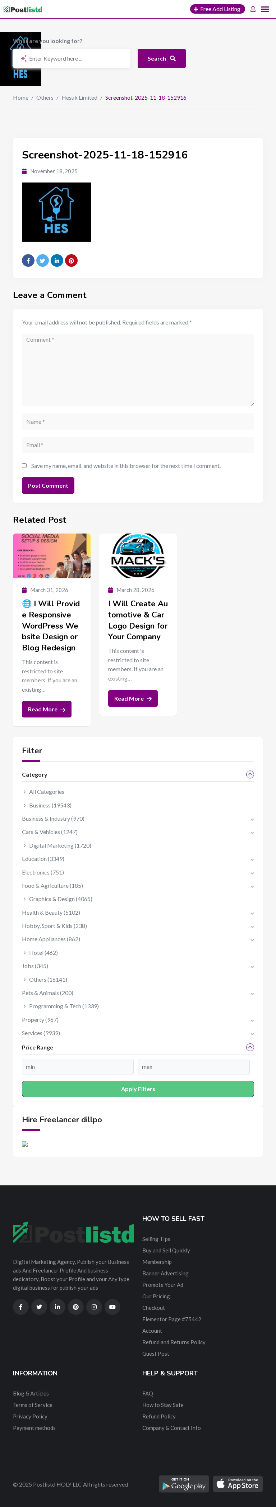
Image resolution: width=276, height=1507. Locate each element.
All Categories (46, 791)
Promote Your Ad (162, 1284)
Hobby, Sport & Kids (54, 925)
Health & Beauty (51, 912)
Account (152, 1330)
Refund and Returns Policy (174, 1342)
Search (157, 58)
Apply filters (138, 1088)
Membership (157, 1262)
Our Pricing (156, 1296)
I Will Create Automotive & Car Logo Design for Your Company (138, 620)
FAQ (147, 1393)
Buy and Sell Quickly (166, 1250)
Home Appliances (51, 938)
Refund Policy (159, 1416)
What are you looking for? (48, 40)
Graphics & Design (60, 898)
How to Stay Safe (163, 1405)
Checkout (153, 1307)
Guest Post (155, 1353)
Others (45, 97)
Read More (43, 709)
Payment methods (34, 1428)
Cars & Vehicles (50, 831)
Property (40, 1019)
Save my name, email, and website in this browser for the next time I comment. (126, 465)
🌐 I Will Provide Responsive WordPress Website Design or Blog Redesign (51, 625)
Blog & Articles (31, 1393)
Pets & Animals (47, 992)
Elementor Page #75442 (171, 1319)
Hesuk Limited (79, 97)
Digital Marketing (60, 845)
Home (20, 97)
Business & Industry (53, 818)
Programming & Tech (64, 1006)
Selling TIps (156, 1239)
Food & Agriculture (52, 885)
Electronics (43, 872)
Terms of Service (32, 1405)
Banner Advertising (165, 1273)
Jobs (35, 965)
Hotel (43, 952)
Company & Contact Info (171, 1428)
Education (43, 858)
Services (41, 1032)
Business (50, 805)
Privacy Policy (30, 1416)
